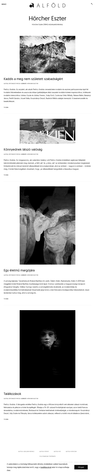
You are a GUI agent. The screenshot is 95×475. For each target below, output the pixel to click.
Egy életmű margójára (19, 270)
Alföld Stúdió (44, 451)
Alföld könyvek (71, 451)
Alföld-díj (57, 451)
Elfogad (81, 467)
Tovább (6, 107)
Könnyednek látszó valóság (23, 149)
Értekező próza (15, 83)
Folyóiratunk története (47, 456)
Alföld (6, 83)
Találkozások (12, 394)
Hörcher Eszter (32, 83)
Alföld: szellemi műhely (26, 451)
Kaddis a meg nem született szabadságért (33, 79)
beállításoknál (46, 467)
